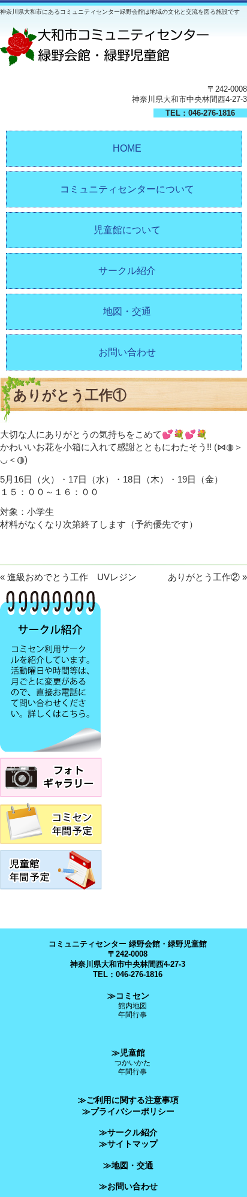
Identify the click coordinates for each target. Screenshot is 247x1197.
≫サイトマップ (128, 1143)
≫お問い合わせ (128, 1186)
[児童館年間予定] (51, 892)
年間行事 (132, 1014)
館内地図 (132, 1005)
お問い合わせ (127, 352)
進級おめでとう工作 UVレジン (72, 577)
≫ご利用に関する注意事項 (128, 1100)
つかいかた (132, 1062)
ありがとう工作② (204, 577)
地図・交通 (127, 311)
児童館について (127, 230)
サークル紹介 (127, 271)
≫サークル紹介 (128, 1132)
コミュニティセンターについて (127, 189)
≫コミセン (128, 995)
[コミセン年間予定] (51, 847)
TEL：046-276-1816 (200, 112)
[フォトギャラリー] (51, 800)
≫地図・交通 (128, 1165)
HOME (127, 148)
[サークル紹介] (50, 754)
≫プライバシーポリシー (128, 1111)
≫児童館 (128, 1052)
